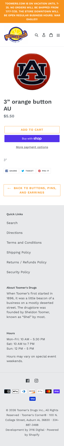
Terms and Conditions (24, 242)
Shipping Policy (19, 252)
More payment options (32, 147)
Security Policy (18, 272)
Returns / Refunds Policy (26, 262)
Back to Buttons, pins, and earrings (34, 190)
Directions (15, 233)
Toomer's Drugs (27, 410)
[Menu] (58, 34)
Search (12, 223)
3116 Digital (36, 429)
